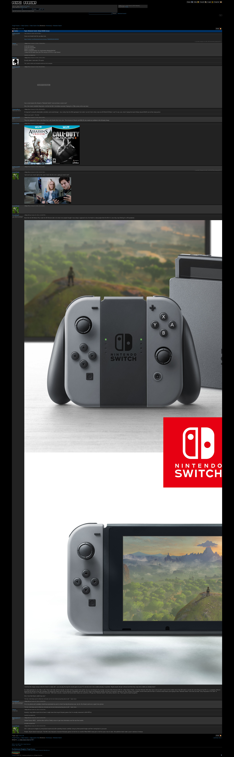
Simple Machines (27, 744)
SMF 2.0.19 (14, 744)
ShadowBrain (16, 109)
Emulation (36, 750)
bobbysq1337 (16, 33)
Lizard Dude (15, 123)
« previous (215, 737)
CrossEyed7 (15, 215)
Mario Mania (30, 750)
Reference (25, 750)
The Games (14, 750)
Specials (41, 750)
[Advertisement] (117, 20)
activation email (23, 7)
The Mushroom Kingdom (19, 749)
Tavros (14, 43)
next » (220, 737)
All (23, 28)
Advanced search (122, 13)
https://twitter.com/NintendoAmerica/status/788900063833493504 (41, 39)
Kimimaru (48, 25)
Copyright (14, 755)
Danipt (126, 6)
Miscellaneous (47, 750)
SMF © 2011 (20, 744)
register (28, 6)
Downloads (20, 750)
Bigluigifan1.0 (16, 718)
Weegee (14, 58)
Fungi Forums (31, 749)
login (24, 6)
